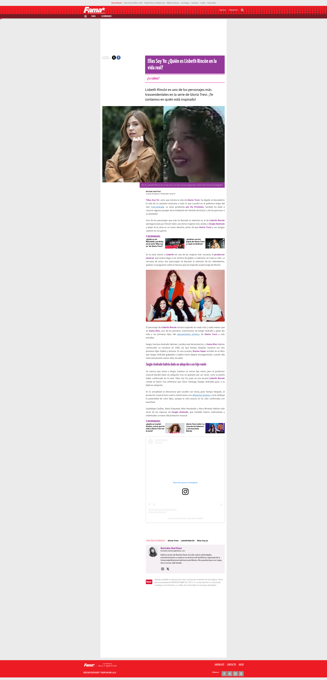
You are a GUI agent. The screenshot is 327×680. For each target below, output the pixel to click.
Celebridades (106, 16)
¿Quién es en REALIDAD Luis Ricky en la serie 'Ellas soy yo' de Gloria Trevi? (154, 243)
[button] (114, 58)
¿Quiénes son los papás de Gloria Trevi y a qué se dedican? (195, 241)
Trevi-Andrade (157, 207)
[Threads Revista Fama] (241, 673)
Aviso (241, 664)
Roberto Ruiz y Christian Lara (154, 3)
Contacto (231, 664)
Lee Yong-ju (185, 3)
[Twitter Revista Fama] (229, 673)
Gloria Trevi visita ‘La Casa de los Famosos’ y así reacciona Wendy (195, 427)
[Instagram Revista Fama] (235, 673)
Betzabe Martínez (153, 191)
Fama (93, 16)
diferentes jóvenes (201, 395)
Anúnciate (219, 664)
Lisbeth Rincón (188, 540)
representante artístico (188, 334)
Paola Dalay (211, 3)
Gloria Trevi (173, 540)
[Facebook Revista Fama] (224, 673)
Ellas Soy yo (202, 540)
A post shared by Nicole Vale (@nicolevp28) (185, 518)
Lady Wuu (194, 3)
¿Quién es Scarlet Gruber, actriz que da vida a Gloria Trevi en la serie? (155, 427)
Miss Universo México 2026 (133, 3)
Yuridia (202, 3)
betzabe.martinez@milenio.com (173, 551)
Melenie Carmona (173, 3)
